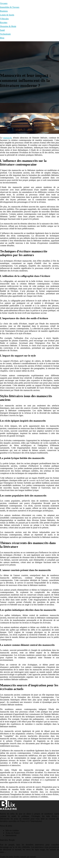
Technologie (5, 34)
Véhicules (4, 19)
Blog (2, 38)
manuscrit (7, 138)
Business (4, 11)
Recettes (3, 22)
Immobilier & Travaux (9, 7)
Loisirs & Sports (7, 15)
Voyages (3, 3)
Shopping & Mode (8, 26)
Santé (2, 30)
